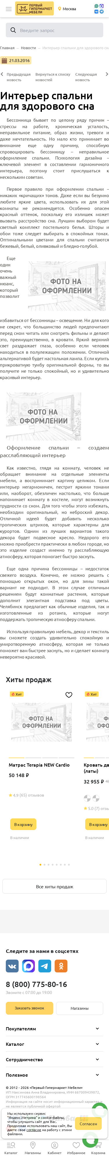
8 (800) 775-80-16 (36, 984)
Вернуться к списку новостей (52, 77)
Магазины (80, 1008)
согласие (33, 1129)
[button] (9, 9)
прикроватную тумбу (22, 364)
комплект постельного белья (52, 227)
